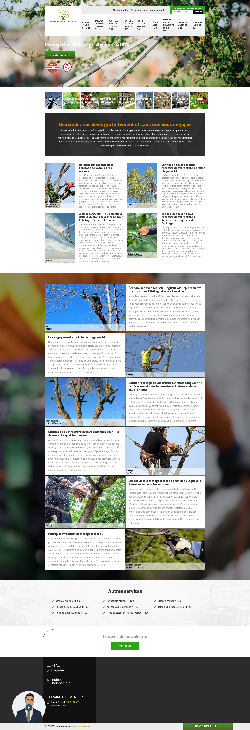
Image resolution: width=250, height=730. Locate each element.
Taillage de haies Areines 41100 (72, 607)
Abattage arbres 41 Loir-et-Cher (113, 25)
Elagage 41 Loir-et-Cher (86, 25)
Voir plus (125, 645)
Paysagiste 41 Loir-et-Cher (196, 25)
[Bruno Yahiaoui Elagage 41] (62, 16)
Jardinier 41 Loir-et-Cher (183, 25)
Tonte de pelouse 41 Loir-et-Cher (128, 25)
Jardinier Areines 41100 (68, 601)
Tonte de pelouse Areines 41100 (174, 607)
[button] (123, 84)
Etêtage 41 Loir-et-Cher (154, 25)
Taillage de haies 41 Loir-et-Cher (100, 25)
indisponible (121, 10)
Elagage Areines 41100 (169, 601)
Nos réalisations (59, 55)
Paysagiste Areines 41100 (120, 601)
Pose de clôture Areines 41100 (71, 612)
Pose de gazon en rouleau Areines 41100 (128, 612)
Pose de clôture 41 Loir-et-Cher (142, 25)
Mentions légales (81, 726)
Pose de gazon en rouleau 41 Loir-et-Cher (168, 25)
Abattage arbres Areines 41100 (122, 607)
